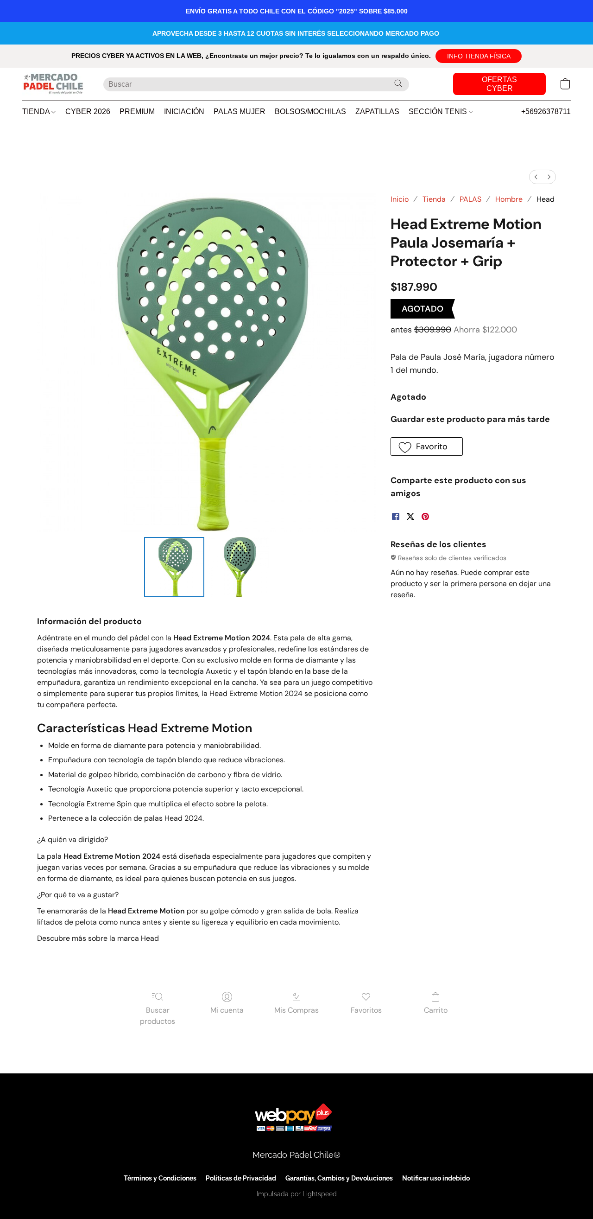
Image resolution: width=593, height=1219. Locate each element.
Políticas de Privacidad (241, 1178)
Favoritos (366, 1010)
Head (545, 199)
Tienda (434, 199)
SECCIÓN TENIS (439, 111)
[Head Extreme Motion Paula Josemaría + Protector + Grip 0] (174, 567)
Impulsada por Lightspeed (297, 1194)
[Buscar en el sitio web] (398, 83)
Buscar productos (157, 1015)
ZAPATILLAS (377, 111)
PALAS (470, 199)
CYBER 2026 (87, 111)
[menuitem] (536, 177)
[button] (478, 56)
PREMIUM (137, 111)
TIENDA (36, 111)
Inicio (400, 199)
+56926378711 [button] (546, 111)
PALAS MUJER (239, 111)
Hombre (509, 199)
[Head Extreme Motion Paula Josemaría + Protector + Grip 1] (238, 567)
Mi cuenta (227, 1010)
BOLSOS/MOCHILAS (310, 111)
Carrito (436, 1010)
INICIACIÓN (184, 111)
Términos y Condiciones (160, 1178)
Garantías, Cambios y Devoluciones (339, 1178)
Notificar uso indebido (436, 1178)
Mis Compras (296, 1010)
